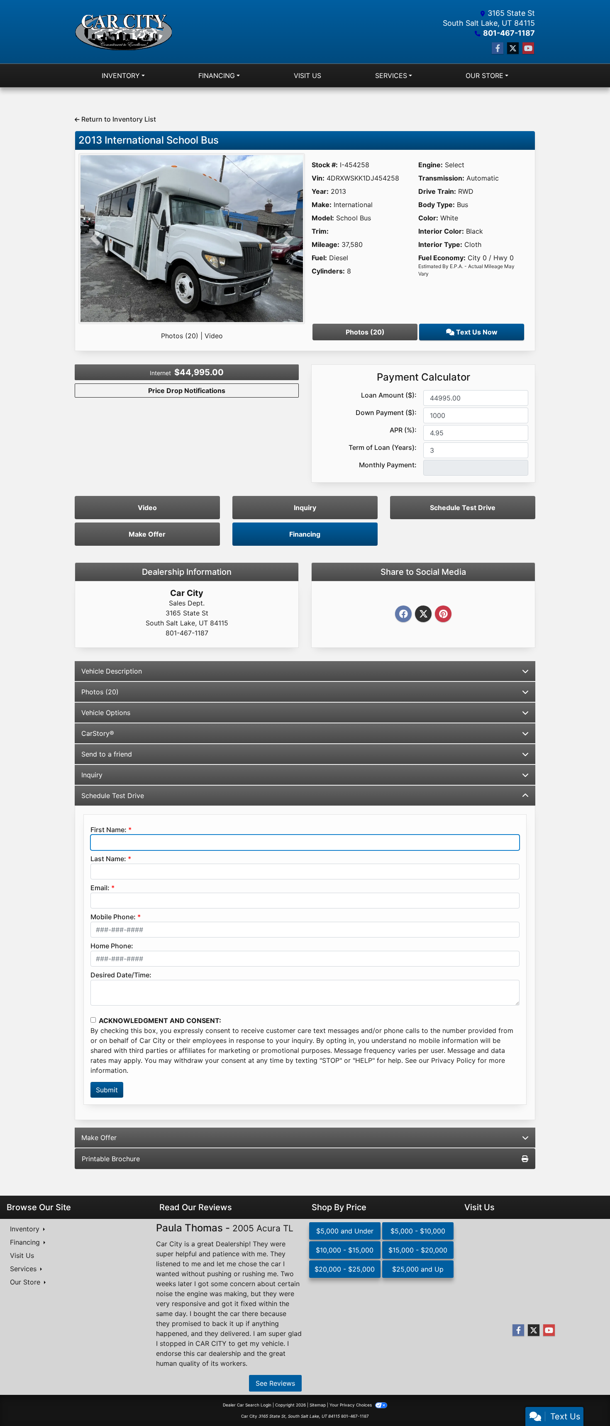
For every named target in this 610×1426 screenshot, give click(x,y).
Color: (428, 218)
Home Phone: (111, 946)
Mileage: (325, 244)
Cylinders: (328, 271)
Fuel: (319, 258)
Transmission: (441, 178)
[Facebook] (403, 614)
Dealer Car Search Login (247, 1404)
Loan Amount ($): (389, 395)
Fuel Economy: (442, 258)
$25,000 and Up (418, 1269)
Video (214, 336)
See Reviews (275, 1383)
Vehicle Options (105, 712)
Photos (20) (179, 336)
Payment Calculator (423, 377)
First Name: (108, 829)
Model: (323, 218)
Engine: (430, 165)
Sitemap (318, 1404)
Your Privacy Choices (351, 1404)
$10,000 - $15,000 (344, 1250)
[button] (95, 238)
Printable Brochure (111, 1159)
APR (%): (403, 430)
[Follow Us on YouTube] (528, 48)
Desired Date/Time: (120, 975)
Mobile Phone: (113, 917)
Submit (107, 1090)
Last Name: (108, 859)
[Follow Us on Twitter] (513, 48)
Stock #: (325, 165)
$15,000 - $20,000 (417, 1250)
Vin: (318, 178)
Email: (100, 888)
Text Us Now (476, 332)
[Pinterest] (443, 614)
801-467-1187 (509, 33)
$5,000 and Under (344, 1231)
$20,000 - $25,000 (345, 1269)
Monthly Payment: (388, 465)
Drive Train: (437, 191)
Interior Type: (440, 244)
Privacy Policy (453, 1060)
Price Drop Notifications (186, 390)
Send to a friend (106, 754)
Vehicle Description (111, 671)
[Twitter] (423, 614)
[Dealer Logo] (123, 32)
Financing (304, 534)
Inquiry (305, 507)
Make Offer (147, 534)
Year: (320, 191)
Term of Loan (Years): (383, 447)
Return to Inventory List (118, 119)
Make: (322, 204)
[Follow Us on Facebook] (497, 48)
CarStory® (97, 733)
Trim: (320, 231)
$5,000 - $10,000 (417, 1231)
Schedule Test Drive (462, 507)
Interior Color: (441, 231)
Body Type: (436, 204)
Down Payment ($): (386, 412)
